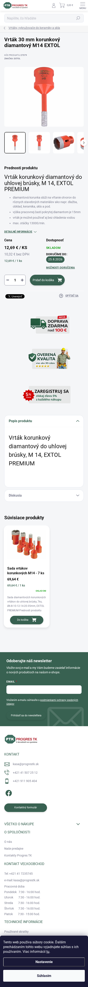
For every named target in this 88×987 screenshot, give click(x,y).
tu (47, 952)
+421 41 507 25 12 (25, 772)
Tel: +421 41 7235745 (18, 873)
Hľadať (78, 18)
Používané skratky (16, 931)
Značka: (12, 58)
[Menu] (82, 5)
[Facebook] (8, 792)
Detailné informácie (18, 231)
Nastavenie (44, 962)
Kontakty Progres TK (18, 855)
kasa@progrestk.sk (26, 764)
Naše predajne (13, 848)
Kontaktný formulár (25, 807)
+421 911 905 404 (25, 781)
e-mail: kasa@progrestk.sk (21, 880)
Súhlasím (44, 976)
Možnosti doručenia (60, 267)
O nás (8, 841)
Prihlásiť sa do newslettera (26, 715)
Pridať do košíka (43, 280)
